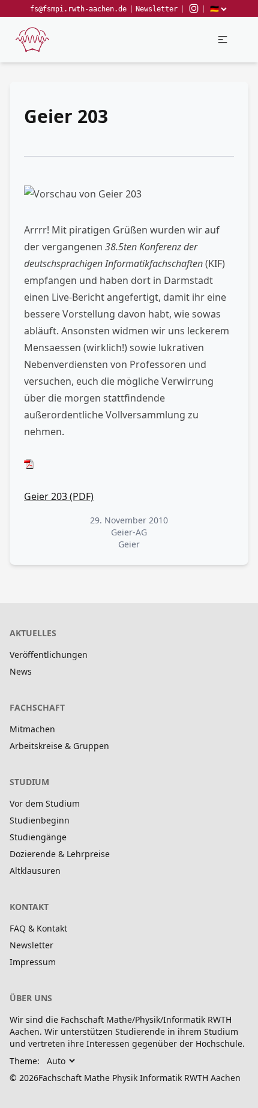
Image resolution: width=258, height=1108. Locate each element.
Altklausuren (35, 870)
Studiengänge (38, 837)
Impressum (33, 962)
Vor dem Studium (45, 803)
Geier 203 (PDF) (59, 496)
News (21, 671)
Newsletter (157, 9)
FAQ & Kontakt (38, 928)
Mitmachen (32, 729)
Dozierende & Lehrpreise (60, 854)
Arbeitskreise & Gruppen (59, 745)
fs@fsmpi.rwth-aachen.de (78, 9)
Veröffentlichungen (49, 654)
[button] (222, 40)
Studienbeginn (40, 820)
